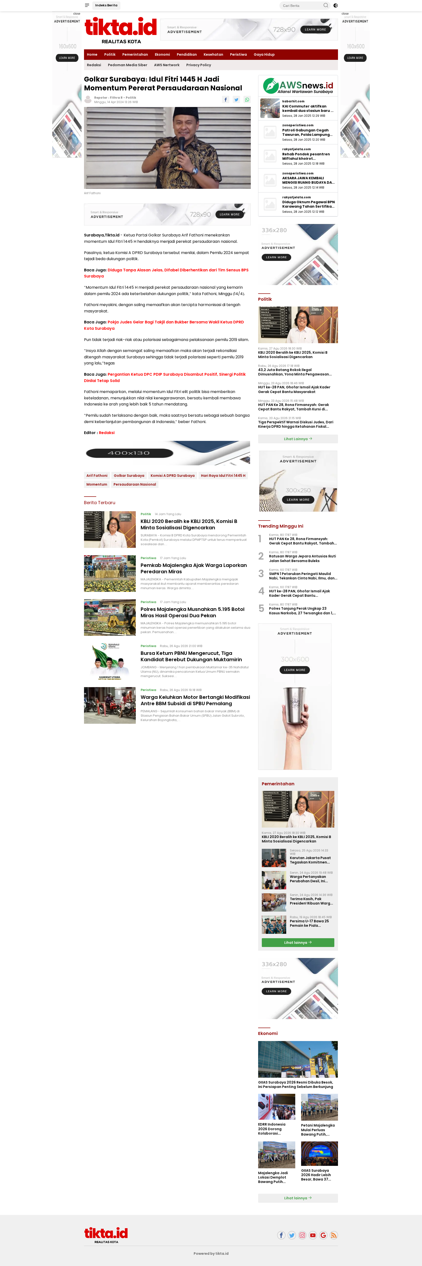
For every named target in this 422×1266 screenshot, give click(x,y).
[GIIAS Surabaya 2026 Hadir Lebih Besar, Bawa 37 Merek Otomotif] (319, 1153)
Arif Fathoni (96, 475)
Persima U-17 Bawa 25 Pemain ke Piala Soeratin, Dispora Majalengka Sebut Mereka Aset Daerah (309, 923)
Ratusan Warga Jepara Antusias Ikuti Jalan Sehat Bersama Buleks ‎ (302, 558)
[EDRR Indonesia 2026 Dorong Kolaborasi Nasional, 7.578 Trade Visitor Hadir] (276, 1107)
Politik (110, 54)
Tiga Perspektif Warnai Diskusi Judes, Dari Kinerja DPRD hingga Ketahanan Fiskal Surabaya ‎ (295, 424)
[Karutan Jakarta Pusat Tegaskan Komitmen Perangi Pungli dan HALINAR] (274, 858)
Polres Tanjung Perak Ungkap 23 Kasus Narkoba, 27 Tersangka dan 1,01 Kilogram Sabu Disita (303, 610)
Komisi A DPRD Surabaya (173, 475)
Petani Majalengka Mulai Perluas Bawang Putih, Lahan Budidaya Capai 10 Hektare (318, 1130)
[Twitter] (292, 1235)
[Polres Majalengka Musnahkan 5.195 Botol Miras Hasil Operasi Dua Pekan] (110, 617)
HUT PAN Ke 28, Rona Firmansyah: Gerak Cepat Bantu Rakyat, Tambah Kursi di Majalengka (293, 407)
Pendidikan (187, 54)
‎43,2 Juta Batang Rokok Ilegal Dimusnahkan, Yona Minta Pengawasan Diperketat (293, 372)
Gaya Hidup (264, 54)
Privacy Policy (198, 65)
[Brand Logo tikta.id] (120, 30)
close (76, 13)
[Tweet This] (236, 99)
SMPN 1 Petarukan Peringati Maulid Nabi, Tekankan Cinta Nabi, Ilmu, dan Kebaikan (302, 576)
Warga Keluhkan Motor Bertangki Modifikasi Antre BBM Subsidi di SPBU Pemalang (195, 700)
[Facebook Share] (225, 99)
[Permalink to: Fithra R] (88, 99)
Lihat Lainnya (296, 438)
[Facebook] (281, 1235)
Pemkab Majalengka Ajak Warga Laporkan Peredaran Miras (194, 568)
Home (92, 54)
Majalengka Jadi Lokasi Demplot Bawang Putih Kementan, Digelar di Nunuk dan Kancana (275, 1177)
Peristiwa (238, 54)
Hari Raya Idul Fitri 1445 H (223, 475)
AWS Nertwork (166, 65)
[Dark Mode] (335, 5)
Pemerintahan (135, 54)
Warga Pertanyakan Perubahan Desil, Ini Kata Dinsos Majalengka (312, 878)
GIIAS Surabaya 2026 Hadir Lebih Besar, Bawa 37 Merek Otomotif (316, 1175)
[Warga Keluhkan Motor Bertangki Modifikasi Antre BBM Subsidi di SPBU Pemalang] (110, 705)
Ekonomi (162, 54)
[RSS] (334, 1235)
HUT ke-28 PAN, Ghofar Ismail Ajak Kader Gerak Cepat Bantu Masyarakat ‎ (294, 389)
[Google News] (323, 1235)
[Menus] (87, 5)
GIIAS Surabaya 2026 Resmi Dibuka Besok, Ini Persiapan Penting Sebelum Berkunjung (295, 1084)
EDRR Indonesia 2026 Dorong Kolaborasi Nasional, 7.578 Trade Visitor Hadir (275, 1129)
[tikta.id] (106, 1235)
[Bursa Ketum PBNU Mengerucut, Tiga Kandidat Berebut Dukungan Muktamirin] (110, 661)
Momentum (96, 484)
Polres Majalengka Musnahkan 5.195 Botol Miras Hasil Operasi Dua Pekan (192, 612)
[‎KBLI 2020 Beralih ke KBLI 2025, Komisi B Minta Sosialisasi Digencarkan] (110, 529)
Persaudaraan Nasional (135, 484)
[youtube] (313, 1235)
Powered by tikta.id (211, 1253)
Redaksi (94, 65)
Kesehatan (213, 54)
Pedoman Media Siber (127, 65)
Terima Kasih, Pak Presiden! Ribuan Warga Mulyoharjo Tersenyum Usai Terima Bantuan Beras (311, 901)
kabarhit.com (293, 101)
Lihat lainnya (296, 942)
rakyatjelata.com (296, 149)
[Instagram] (302, 1235)
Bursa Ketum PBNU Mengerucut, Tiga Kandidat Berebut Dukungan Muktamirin (191, 656)
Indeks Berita (106, 5)
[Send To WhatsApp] (247, 99)
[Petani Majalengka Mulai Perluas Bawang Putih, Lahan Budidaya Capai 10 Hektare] (319, 1107)
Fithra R (116, 98)
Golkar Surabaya (129, 475)
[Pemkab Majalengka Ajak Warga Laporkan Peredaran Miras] (110, 573)
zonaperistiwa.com (298, 125)
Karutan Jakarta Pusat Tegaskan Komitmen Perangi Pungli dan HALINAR (310, 860)
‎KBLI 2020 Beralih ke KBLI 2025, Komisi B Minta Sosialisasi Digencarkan (189, 524)
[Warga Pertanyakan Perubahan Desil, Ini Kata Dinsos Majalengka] (274, 880)
